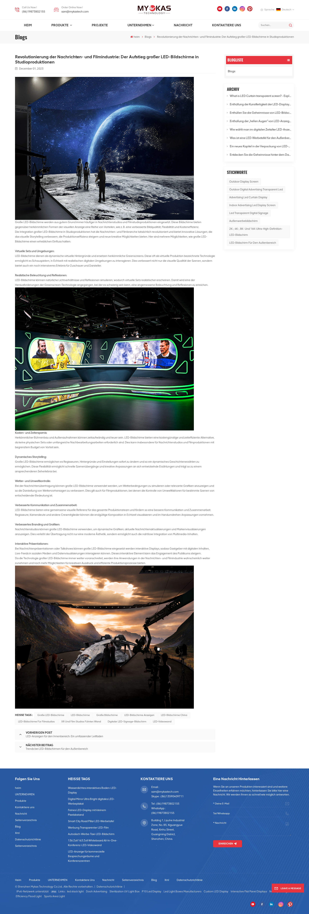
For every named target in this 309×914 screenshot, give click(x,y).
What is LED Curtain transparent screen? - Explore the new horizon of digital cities (260, 96)
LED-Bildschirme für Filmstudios (36, 721)
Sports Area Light (54, 896)
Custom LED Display (216, 891)
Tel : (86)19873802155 (165, 803)
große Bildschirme (107, 715)
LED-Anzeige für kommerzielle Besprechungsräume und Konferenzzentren (86, 856)
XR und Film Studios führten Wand (81, 721)
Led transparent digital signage (248, 213)
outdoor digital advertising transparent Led (256, 189)
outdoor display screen (243, 181)
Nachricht (183, 25)
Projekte (100, 25)
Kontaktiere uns (226, 25)
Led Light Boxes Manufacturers (182, 891)
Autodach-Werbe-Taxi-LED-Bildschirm (91, 834)
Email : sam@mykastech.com (165, 789)
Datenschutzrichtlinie (28, 839)
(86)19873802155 (33, 11)
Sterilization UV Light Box (124, 891)
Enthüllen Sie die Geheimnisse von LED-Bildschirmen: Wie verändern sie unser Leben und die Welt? (260, 112)
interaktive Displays (147, 548)
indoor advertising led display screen (252, 205)
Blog (18, 826)
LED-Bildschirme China (174, 715)
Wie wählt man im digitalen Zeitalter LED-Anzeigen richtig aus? (260, 129)
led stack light (75, 891)
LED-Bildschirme (134, 437)
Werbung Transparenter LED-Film (88, 827)
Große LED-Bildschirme (29, 222)
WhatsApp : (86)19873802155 (162, 811)
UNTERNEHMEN (139, 25)
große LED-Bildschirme (50, 715)
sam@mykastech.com (75, 11)
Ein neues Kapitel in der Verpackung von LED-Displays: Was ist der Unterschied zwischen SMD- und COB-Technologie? (260, 146)
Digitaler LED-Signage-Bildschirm (127, 721)
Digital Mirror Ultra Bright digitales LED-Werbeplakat (91, 801)
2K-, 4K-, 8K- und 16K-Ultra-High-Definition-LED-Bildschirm (256, 231)
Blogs (148, 36)
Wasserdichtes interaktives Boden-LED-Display (92, 790)
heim (28, 25)
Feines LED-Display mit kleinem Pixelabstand (87, 812)
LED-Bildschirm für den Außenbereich (252, 242)
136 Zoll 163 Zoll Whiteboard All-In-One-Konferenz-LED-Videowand (92, 843)
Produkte (60, 25)
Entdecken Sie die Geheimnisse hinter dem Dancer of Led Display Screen (260, 154)
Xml (17, 833)
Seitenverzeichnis (26, 820)
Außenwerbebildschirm (243, 221)
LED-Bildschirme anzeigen (139, 715)
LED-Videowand (162, 721)
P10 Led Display (151, 891)
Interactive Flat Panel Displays (249, 891)
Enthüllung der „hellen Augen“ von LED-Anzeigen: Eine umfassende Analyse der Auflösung (260, 121)
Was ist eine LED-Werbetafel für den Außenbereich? (260, 138)
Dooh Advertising (96, 891)
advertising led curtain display (248, 197)
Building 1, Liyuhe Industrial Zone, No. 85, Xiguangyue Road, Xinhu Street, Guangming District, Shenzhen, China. (167, 830)
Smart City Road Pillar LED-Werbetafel (91, 821)
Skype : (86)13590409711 (167, 796)
